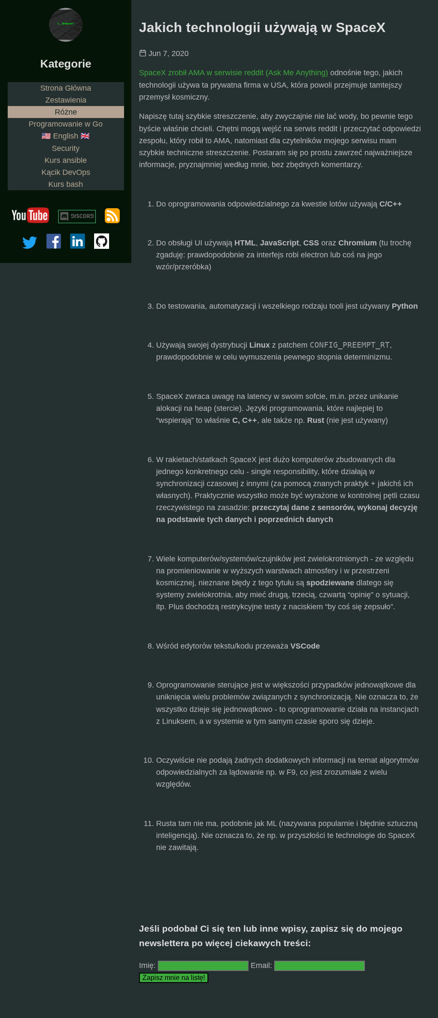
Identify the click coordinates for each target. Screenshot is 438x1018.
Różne (66, 112)
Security (66, 148)
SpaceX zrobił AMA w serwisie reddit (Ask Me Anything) (233, 72)
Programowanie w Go (66, 124)
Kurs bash (65, 184)
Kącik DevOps (65, 172)
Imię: (147, 965)
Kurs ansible (65, 160)
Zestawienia (65, 100)
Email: (262, 965)
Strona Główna (65, 88)
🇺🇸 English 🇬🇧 (65, 136)
